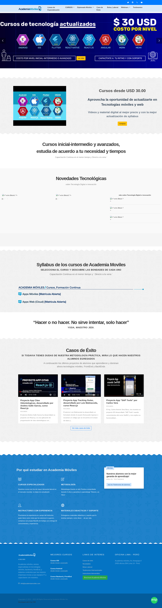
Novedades (87, 564)
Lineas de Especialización (53, 8)
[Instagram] (132, 2)
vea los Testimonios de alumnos (119, 485)
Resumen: (24, 411)
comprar (122, 124)
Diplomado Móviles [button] (84, 7)
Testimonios (137, 7)
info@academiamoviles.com (30, 583)
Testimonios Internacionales (92, 570)
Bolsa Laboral (87, 567)
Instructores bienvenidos (91, 573)
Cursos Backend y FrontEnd (61, 576)
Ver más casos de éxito (81, 428)
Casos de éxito (88, 560)
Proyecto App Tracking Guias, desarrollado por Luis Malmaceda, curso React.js (80, 403)
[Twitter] (128, 2)
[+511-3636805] (137, 2)
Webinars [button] (125, 7)
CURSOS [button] (69, 7)
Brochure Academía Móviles (95, 577)
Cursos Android (56, 568)
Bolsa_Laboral (112, 7)
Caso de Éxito (100, 8)
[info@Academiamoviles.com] (141, 2)
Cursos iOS (54, 560)
